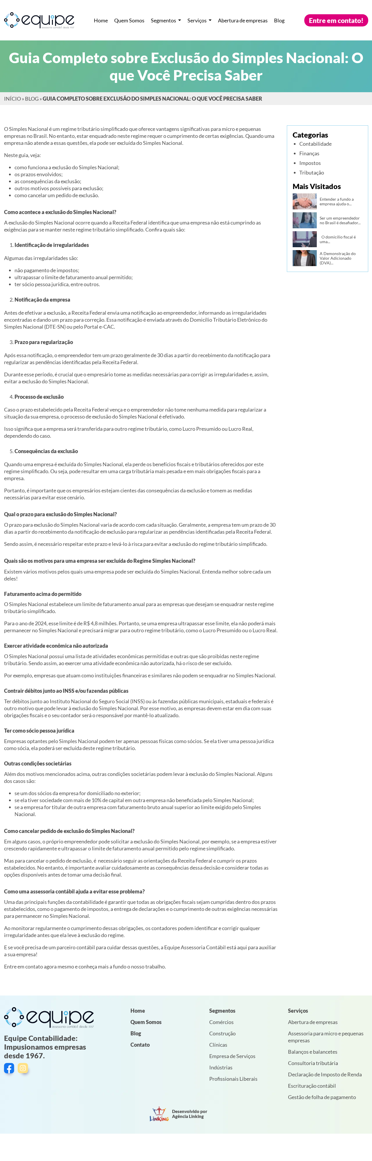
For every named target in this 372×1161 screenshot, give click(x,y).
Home (101, 20)
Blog (279, 20)
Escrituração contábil (312, 1085)
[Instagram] (24, 1070)
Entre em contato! (336, 20)
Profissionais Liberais (233, 1078)
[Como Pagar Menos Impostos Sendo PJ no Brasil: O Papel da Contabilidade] (305, 220)
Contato (140, 1044)
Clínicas (218, 1044)
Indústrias (221, 1067)
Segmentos (164, 20)
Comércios (221, 1022)
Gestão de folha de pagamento (322, 1097)
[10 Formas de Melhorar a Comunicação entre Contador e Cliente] (305, 201)
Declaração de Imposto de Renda (325, 1074)
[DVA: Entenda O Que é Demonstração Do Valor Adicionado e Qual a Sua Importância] (305, 258)
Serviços (197, 20)
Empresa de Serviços (232, 1056)
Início (12, 98)
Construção (222, 1033)
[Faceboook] (10, 1070)
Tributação (311, 172)
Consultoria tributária (313, 1063)
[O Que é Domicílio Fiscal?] (305, 239)
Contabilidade (315, 143)
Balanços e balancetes (312, 1051)
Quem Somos (129, 20)
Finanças (309, 153)
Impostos (310, 163)
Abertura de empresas (243, 20)
